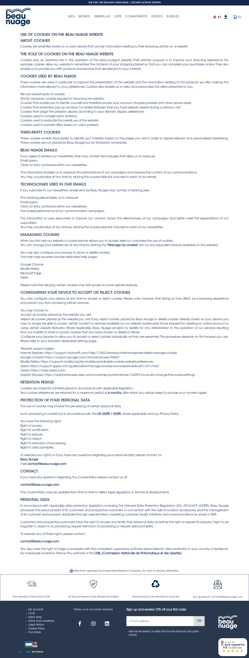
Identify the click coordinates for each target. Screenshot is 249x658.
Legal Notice (36, 625)
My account (35, 609)
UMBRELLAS (102, 16)
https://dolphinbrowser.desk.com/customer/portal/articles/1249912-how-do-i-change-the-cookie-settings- (120, 375)
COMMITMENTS (136, 16)
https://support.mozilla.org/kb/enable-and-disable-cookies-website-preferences (97, 362)
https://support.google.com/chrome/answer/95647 (82, 357)
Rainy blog (35, 617)
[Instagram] (93, 623)
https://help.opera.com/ (48, 370)
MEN (71, 16)
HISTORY (157, 16)
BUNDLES (173, 16)
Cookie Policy (36, 628)
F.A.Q (31, 613)
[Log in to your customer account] (226, 17)
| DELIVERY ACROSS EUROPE (145, 3)
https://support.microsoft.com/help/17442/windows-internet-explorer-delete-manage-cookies (110, 353)
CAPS (118, 16)
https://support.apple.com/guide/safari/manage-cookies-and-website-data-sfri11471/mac (94, 366)
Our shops (34, 632)
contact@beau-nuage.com (47, 464)
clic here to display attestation (160, 571)
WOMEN (84, 16)
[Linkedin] (107, 623)
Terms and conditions (41, 621)
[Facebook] (80, 623)
